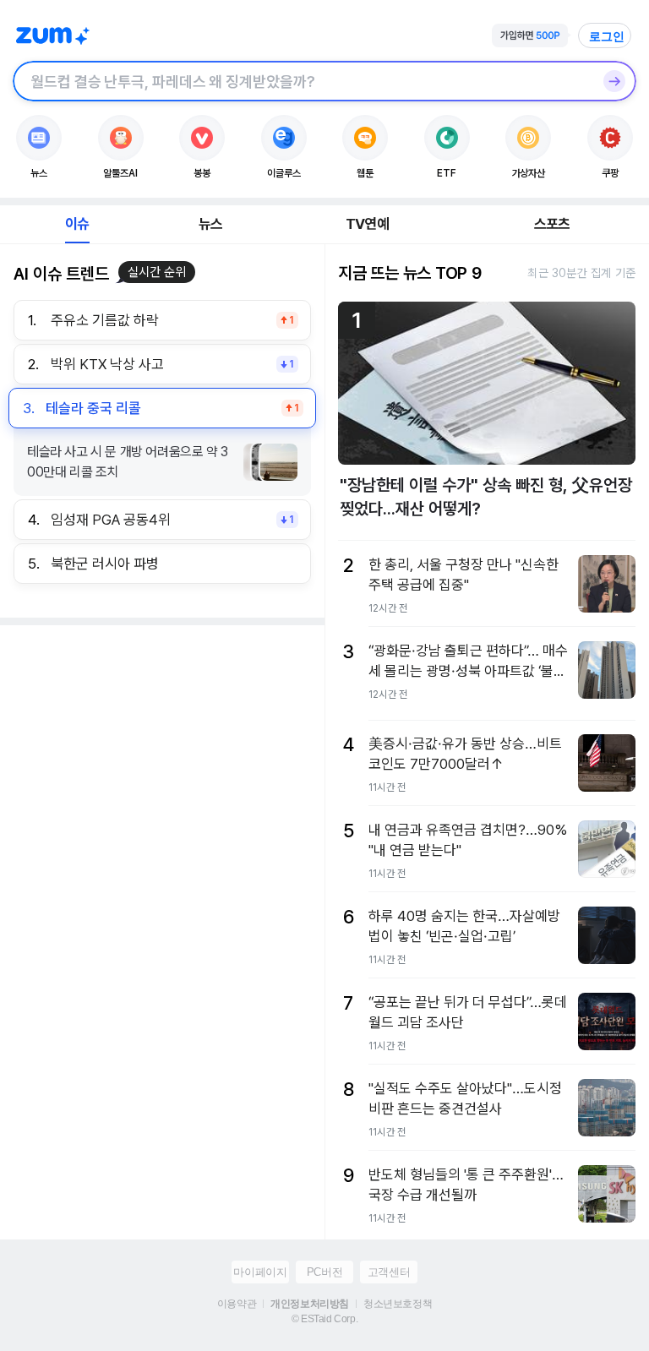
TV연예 (367, 223)
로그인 (606, 36)
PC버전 (324, 1272)
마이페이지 (259, 1272)
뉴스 (210, 223)
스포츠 (552, 223)
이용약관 (236, 1304)
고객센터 (389, 1272)
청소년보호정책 (397, 1304)
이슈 (77, 223)
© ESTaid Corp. (324, 1319)
